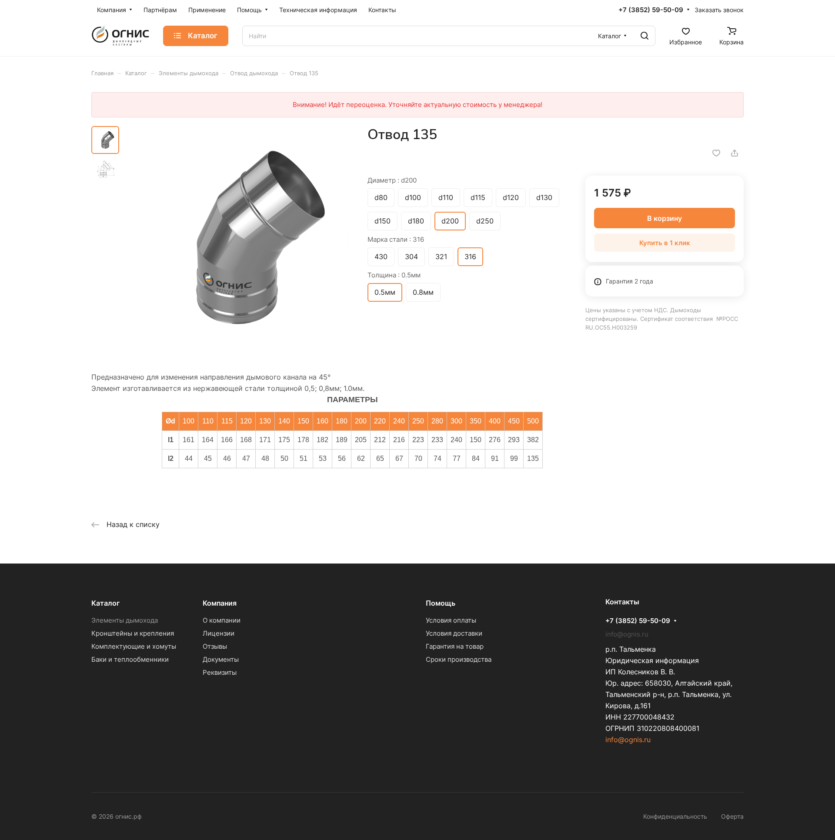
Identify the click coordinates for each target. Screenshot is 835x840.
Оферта (732, 816)
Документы (221, 659)
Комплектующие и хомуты (133, 646)
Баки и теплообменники (130, 659)
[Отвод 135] (237, 238)
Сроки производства (458, 659)
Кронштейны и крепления (132, 633)
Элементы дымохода (124, 620)
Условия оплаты (451, 620)
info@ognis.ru (628, 739)
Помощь (440, 603)
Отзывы (215, 646)
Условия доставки (454, 633)
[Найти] (644, 36)
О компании (221, 620)
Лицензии (218, 633)
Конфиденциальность (675, 816)
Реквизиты (220, 672)
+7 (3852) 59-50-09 (650, 10)
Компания (220, 603)
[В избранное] (716, 153)
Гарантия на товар (455, 646)
